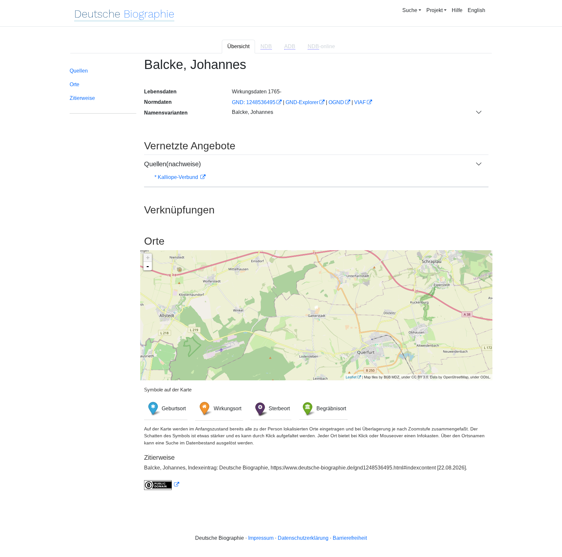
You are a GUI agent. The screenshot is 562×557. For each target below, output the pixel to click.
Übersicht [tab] (238, 46)
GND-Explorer (302, 102)
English (476, 10)
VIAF (360, 102)
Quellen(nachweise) (172, 164)
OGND (336, 102)
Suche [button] (409, 10)
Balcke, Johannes (252, 112)
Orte (74, 84)
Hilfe (457, 10)
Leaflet (351, 376)
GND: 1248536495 (253, 102)
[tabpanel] (281, 277)
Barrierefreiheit (350, 538)
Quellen (79, 71)
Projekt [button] (434, 10)
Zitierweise (82, 98)
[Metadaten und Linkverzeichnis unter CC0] (161, 484)
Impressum (261, 538)
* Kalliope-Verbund (176, 177)
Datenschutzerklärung (303, 538)
